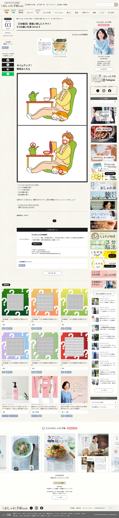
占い (37, 13)
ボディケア (34, 416)
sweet (39, 513)
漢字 (3, 328)
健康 (6, 13)
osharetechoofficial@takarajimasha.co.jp (50, 253)
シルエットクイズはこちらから (28, 205)
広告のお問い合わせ (100, 508)
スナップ (30, 13)
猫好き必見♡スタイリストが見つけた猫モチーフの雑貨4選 (107, 320)
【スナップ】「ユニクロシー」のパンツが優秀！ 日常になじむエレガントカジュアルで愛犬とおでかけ (108, 303)
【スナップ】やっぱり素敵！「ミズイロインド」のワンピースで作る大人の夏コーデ (107, 356)
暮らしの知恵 (68, 416)
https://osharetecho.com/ (43, 251)
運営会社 (78, 508)
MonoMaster (27, 515)
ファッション (58, 13)
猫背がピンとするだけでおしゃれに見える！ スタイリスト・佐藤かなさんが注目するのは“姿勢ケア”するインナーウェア (44, 409)
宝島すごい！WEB (45, 515)
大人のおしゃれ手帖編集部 (80, 34)
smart (21, 515)
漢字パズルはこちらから (26, 207)
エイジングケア (13, 416)
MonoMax (15, 515)
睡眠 (62, 416)
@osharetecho (41, 249)
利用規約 (72, 508)
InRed (23, 513)
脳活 (76, 13)
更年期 (21, 13)
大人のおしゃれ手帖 (32, 513)
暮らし (69, 13)
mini (44, 513)
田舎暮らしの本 (35, 515)
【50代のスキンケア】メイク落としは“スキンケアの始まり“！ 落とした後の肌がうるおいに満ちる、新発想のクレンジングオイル (15, 409)
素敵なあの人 (49, 513)
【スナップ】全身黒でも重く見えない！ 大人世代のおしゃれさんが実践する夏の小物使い (108, 339)
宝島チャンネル (17, 513)
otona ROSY (64, 513)
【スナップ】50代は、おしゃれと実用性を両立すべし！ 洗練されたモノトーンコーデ (108, 347)
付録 (13, 13)
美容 (94, 13)
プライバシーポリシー (87, 508)
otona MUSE (77, 513)
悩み (40, 416)
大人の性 (111, 13)
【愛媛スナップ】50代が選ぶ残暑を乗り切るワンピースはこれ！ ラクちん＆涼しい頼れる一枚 (108, 375)
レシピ (102, 13)
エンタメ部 (47, 13)
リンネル (57, 513)
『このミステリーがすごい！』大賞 (60, 515)
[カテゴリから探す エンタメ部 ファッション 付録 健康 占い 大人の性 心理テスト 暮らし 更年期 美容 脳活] (103, 402)
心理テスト (85, 13)
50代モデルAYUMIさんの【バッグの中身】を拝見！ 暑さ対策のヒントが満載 (108, 383)
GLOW (83, 513)
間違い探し (5, 47)
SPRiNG (70, 513)
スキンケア (5, 416)
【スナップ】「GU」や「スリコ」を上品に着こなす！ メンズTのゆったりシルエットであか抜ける (108, 366)
